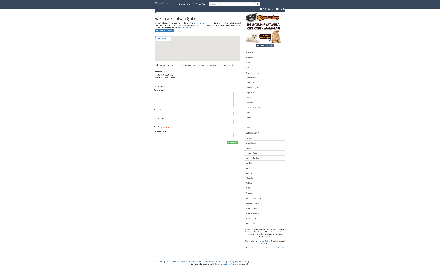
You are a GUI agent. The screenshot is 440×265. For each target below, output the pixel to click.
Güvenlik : (161, 131)
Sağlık (248, 188)
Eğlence (249, 102)
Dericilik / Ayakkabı (253, 87)
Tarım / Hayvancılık (253, 198)
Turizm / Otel (251, 218)
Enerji (248, 117)
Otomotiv (249, 178)
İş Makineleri (251, 143)
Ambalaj (249, 57)
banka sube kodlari (228, 65)
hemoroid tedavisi (277, 248)
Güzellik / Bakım (252, 132)
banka (201, 65)
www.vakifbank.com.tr (186, 27)
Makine (249, 163)
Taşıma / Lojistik (252, 203)
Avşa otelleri (259, 234)
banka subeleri (212, 65)
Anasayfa (185, 4)
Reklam (249, 183)
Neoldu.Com (220, 261)
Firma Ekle (200, 4)
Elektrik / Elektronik (253, 107)
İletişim (281, 9)
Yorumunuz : (159, 90)
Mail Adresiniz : (160, 118)
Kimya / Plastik (252, 153)
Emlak (248, 112)
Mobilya (249, 173)
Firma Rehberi (171, 261)
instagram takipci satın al (238, 261)
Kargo (248, 147)
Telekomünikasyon (253, 213)
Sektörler (260, 45)
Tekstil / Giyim (251, 208)
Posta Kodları (209, 261)
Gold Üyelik (267, 9)
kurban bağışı (265, 241)
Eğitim (248, 97)
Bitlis (202, 23)
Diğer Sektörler (252, 92)
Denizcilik (250, 82)
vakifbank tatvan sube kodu (165, 65)
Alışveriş (249, 52)
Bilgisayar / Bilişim (253, 72)
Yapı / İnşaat (251, 223)
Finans (249, 122)
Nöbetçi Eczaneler (195, 261)
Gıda (248, 127)
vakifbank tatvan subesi (187, 65)
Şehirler (269, 45)
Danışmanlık (251, 77)
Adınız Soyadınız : (161, 110)
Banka (248, 62)
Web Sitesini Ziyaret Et (164, 30)
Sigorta (249, 193)
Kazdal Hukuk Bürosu (222, 264)
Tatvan (195, 23)
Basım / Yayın (251, 67)
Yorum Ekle (232, 142)
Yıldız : (157, 127)
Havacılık (249, 138)
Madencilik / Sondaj (254, 158)
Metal (248, 168)
